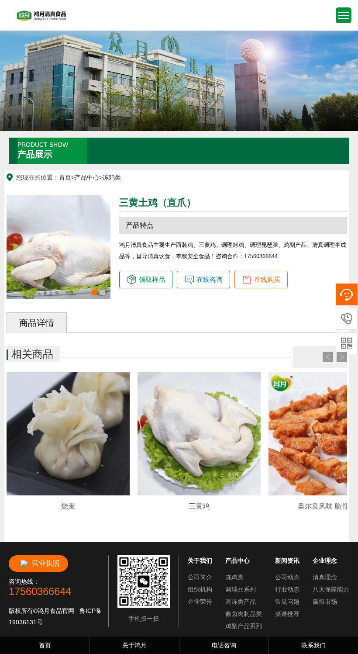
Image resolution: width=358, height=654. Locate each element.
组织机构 (200, 589)
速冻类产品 (240, 601)
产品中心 (87, 177)
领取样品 (152, 279)
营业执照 (46, 563)
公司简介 (200, 577)
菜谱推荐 (287, 613)
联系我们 (313, 645)
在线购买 (267, 279)
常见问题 (287, 601)
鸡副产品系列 (243, 626)
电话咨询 (224, 645)
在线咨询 (209, 279)
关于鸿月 (134, 645)
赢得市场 (325, 601)
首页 (65, 177)
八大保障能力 (331, 589)
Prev (328, 357)
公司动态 (287, 577)
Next (342, 357)
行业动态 (287, 589)
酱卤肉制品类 (243, 613)
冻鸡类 (112, 177)
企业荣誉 (200, 601)
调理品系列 (240, 589)
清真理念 (325, 577)
